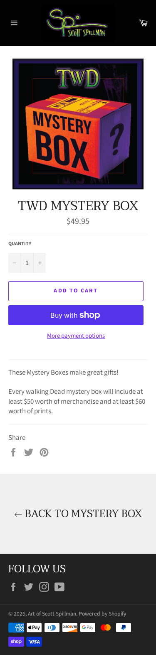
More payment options (76, 336)
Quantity (19, 243)
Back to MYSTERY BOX (82, 514)
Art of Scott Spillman (52, 614)
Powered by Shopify (102, 614)
